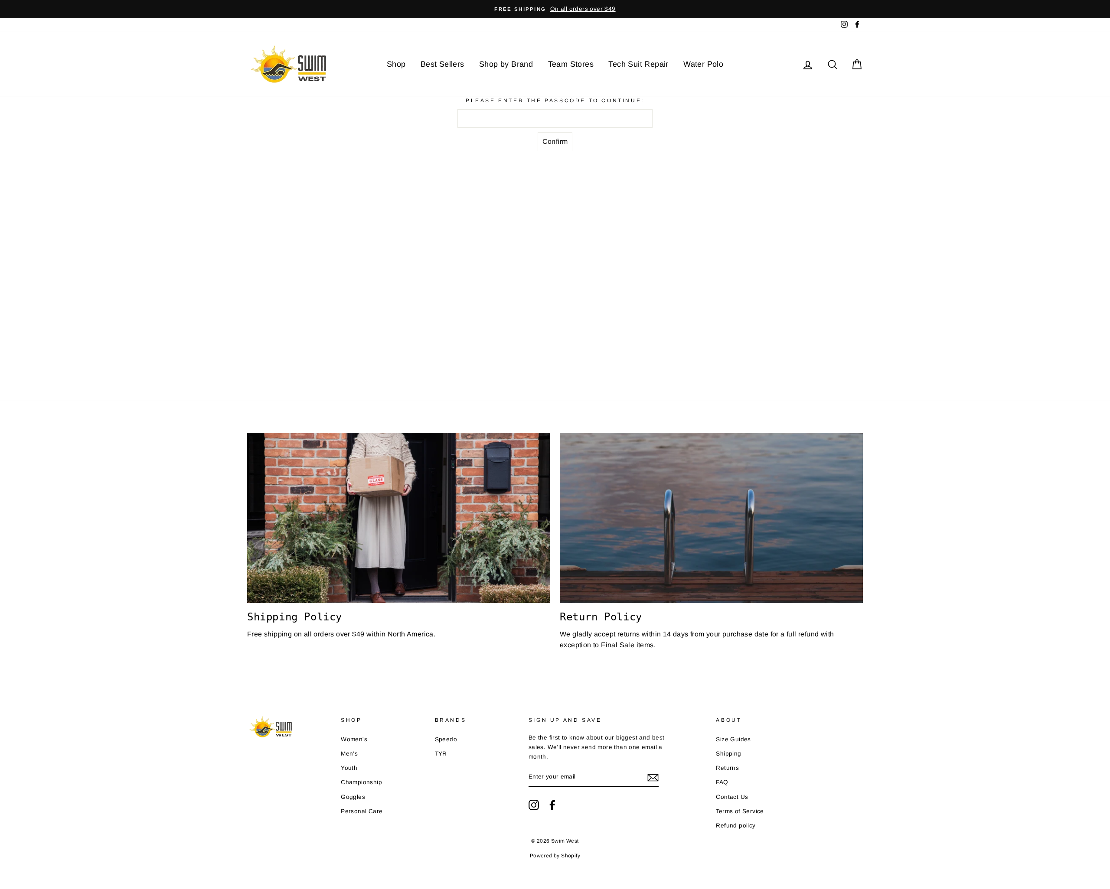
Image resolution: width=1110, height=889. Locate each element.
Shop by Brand (506, 64)
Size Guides (733, 739)
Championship (361, 782)
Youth (349, 768)
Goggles (353, 797)
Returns (727, 768)
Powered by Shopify (555, 856)
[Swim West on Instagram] (534, 805)
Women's (354, 739)
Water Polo (703, 64)
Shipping (728, 753)
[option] (555, 9)
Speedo (446, 739)
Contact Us (732, 797)
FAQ (722, 782)
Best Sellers (442, 64)
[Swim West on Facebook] (552, 805)
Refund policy (735, 825)
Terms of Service (740, 811)
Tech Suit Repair (638, 64)
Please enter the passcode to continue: (555, 100)
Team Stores (571, 64)
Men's (349, 753)
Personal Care (361, 811)
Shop (396, 64)
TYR (441, 753)
